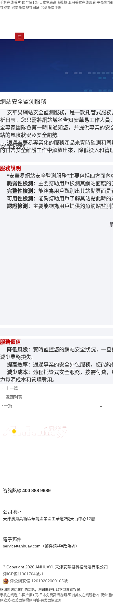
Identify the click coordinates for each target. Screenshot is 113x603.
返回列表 (14, 397)
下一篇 (6, 405)
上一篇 (12, 388)
